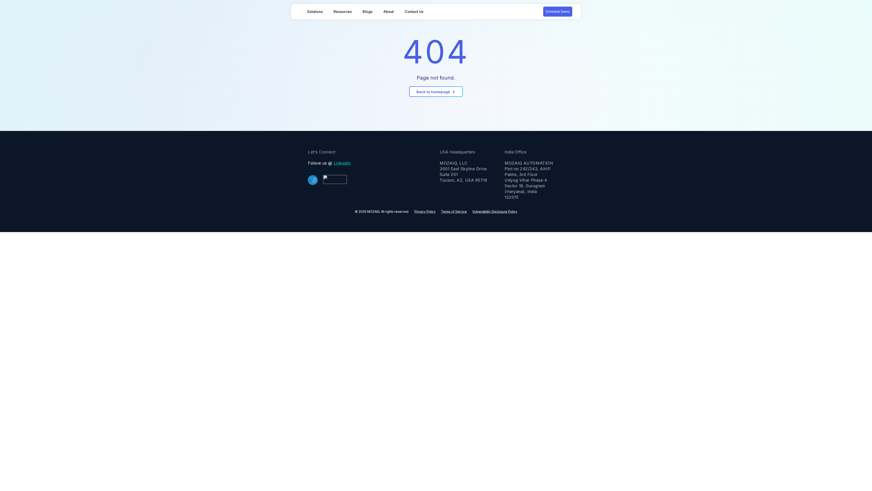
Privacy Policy (425, 211)
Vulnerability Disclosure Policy (494, 211)
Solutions (315, 11)
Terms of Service (454, 211)
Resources (343, 11)
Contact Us (414, 11)
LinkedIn (342, 163)
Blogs (367, 11)
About (388, 11)
